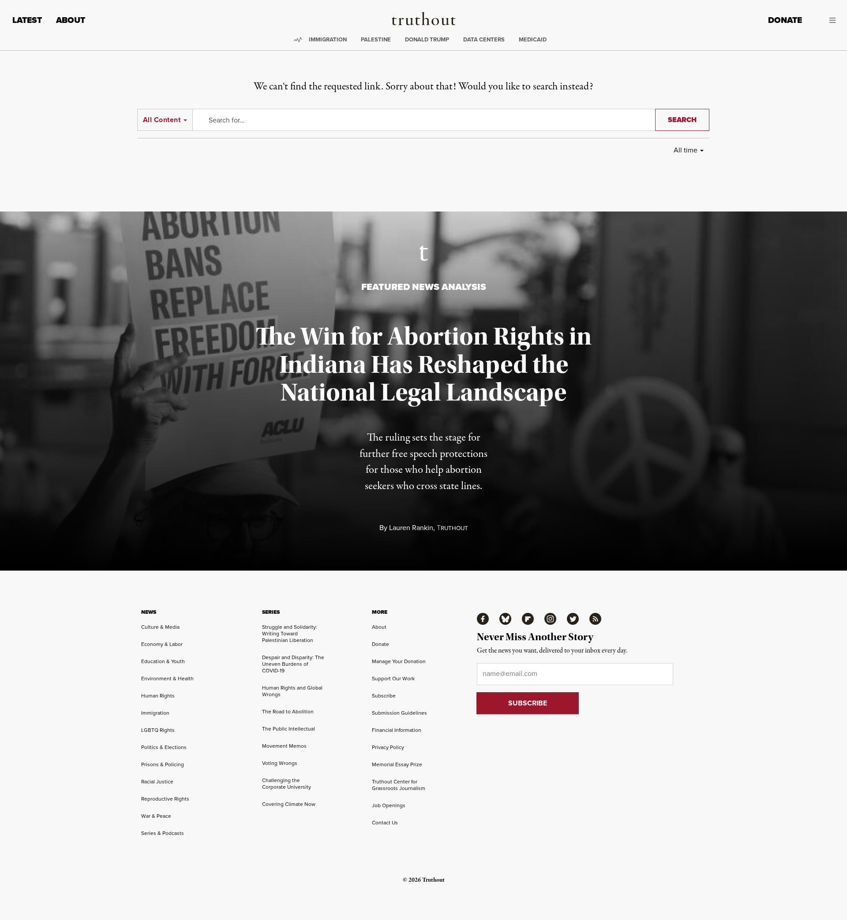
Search (682, 120)
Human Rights (158, 696)
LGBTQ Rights (158, 730)
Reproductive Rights (165, 799)
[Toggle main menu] (825, 20)
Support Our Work (393, 679)
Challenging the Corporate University (286, 783)
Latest (27, 20)
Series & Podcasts (162, 833)
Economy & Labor (162, 644)
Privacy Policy (388, 747)
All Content (161, 120)
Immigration (328, 39)
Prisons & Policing (162, 764)
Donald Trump (427, 39)
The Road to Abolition (288, 712)
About (70, 20)
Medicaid (533, 39)
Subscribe (384, 696)
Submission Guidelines (399, 713)
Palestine (376, 39)
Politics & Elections (164, 747)
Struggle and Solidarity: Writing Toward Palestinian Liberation (289, 633)
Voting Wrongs (279, 763)
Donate (785, 20)
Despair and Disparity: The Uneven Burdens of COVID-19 (293, 664)
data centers (484, 39)
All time (685, 150)
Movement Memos (284, 746)
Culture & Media (160, 627)
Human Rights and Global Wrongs (292, 691)
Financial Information (396, 730)
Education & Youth (163, 661)
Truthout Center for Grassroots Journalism (398, 785)
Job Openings (388, 805)
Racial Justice (157, 782)
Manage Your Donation (399, 661)
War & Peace (156, 816)
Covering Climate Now (288, 804)
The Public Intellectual (288, 729)
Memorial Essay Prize (397, 764)
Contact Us (385, 823)
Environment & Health (167, 679)
